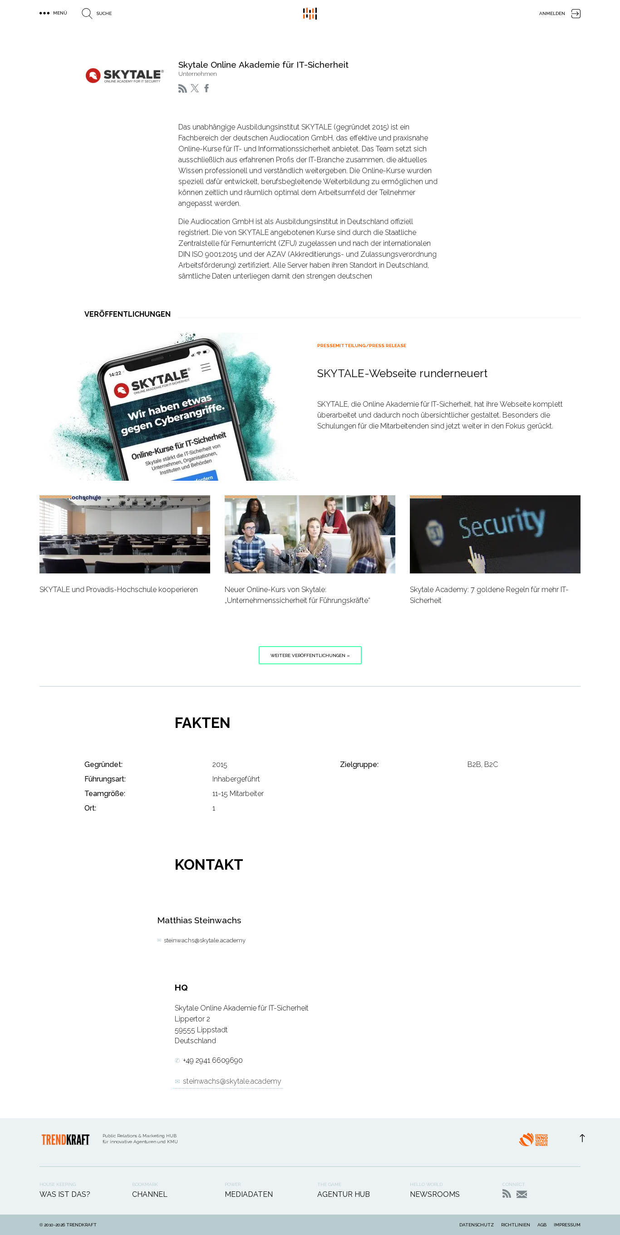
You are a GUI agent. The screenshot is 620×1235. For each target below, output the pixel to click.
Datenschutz (476, 1224)
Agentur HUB (343, 1194)
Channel (149, 1194)
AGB (541, 1224)
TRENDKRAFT (81, 1224)
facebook (206, 88)
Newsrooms (435, 1194)
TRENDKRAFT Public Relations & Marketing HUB (310, 13)
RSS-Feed (506, 1193)
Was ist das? (64, 1194)
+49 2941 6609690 (213, 1060)
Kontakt (522, 1194)
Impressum (567, 1224)
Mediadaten (249, 1194)
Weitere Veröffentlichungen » (310, 655)
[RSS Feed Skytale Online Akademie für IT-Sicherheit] (182, 88)
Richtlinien (515, 1224)
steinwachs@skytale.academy (205, 940)
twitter (195, 88)
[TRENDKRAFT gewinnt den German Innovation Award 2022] (533, 1142)
